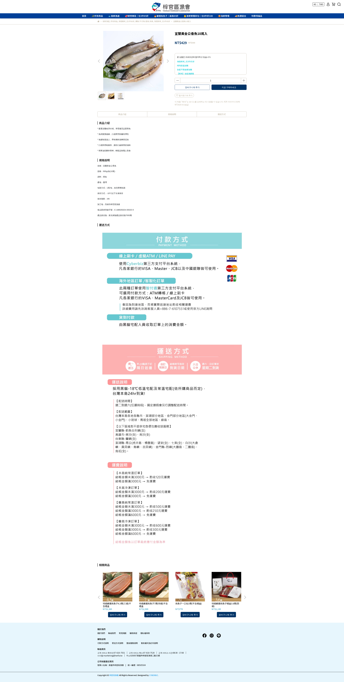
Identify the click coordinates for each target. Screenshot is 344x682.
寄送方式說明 (117, 643)
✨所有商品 (97, 15)
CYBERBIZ (153, 675)
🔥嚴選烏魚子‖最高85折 (166, 15)
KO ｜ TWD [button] (318, 4)
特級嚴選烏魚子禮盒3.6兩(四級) (225, 604)
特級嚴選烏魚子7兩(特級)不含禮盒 (153, 604)
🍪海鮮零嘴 (223, 15)
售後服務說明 (132, 643)
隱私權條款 (145, 633)
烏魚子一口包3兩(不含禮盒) (188, 603)
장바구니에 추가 (192, 87)
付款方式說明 (103, 643)
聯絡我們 (112, 633)
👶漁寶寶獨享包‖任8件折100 (198, 15)
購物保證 (133, 633)
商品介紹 (122, 114)
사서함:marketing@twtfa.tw (109, 655)
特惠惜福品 (256, 15)
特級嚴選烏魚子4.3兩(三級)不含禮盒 (117, 604)
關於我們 (101, 633)
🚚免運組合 (240, 15)
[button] (167, 61)
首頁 (84, 15)
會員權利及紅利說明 (149, 643)
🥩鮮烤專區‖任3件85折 (136, 15)
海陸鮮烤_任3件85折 (185, 61)
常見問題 (122, 633)
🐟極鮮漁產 (114, 15)
